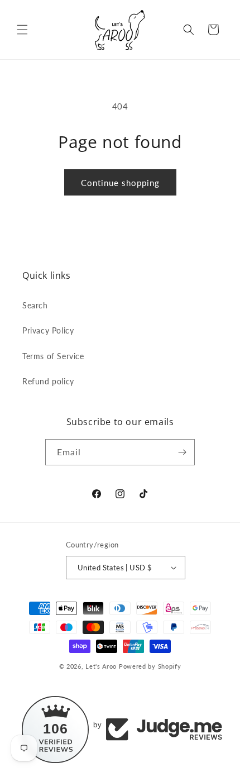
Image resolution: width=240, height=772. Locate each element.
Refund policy (48, 381)
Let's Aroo (101, 666)
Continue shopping (120, 183)
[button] (22, 29)
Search (35, 305)
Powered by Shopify (150, 666)
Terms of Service (53, 356)
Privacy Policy (48, 330)
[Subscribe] (182, 452)
